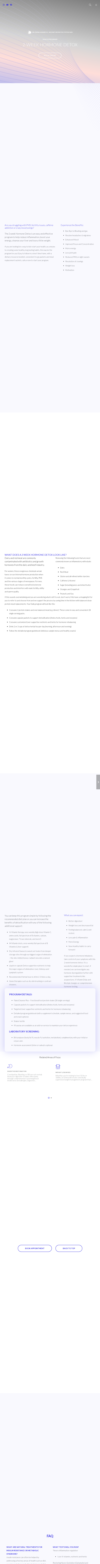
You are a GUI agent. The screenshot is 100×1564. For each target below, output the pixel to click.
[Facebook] (11, 5)
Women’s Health (62, 1072)
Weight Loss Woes (14, 1072)
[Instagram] (3, 5)
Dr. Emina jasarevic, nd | (52, 32)
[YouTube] (7, 5)
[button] (90, 5)
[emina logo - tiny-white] (29, 32)
